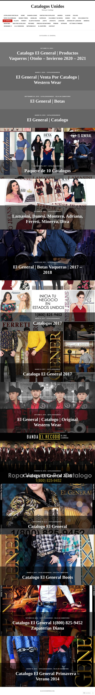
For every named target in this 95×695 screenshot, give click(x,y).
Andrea (60, 15)
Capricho (42, 18)
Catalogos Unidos (47, 6)
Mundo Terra (23, 18)
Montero (7, 23)
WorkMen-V (8, 26)
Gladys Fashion (34, 20)
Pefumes (31, 23)
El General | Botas (47, 101)
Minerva (86, 20)
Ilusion (67, 15)
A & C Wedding (19, 26)
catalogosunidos (53, 72)
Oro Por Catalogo (19, 23)
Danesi (67, 18)
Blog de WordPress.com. (47, 691)
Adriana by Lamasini (74, 20)
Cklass (75, 15)
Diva (74, 18)
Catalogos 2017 (47, 323)
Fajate (16, 20)
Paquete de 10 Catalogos (47, 170)
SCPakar (64, 23)
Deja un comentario (62, 96)
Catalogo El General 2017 (47, 373)
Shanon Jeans (32, 15)
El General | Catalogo (47, 119)
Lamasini (61, 20)
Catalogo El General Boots (47, 577)
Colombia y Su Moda (56, 18)
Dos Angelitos (83, 18)
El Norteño (42, 26)
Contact (52, 26)
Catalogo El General (47, 526)
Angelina (34, 18)
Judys (45, 20)
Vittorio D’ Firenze (75, 23)
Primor (55, 23)
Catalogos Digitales (11, 15)
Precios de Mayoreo (44, 23)
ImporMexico (31, 26)
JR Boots (52, 20)
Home (23, 15)
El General (7, 20)
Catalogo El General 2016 (47, 475)
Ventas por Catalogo (47, 15)
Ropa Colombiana (10, 18)
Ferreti (23, 20)
